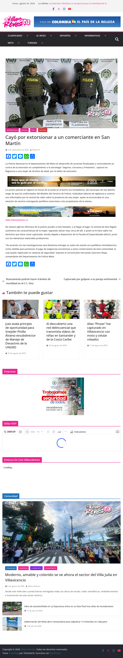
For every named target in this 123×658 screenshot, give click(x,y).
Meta (11, 42)
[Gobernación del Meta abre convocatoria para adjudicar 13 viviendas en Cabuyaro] (12, 624)
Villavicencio (50, 568)
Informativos (92, 35)
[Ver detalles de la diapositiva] (77, 21)
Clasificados (15, 35)
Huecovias (23, 568)
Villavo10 (36, 150)
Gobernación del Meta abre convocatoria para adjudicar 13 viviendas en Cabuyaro (65, 621)
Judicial (24, 130)
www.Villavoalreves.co (16, 219)
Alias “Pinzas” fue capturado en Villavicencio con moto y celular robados (99, 331)
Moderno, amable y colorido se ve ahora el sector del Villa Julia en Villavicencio (61, 577)
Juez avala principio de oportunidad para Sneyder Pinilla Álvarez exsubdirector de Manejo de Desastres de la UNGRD (20, 335)
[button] (26, 36)
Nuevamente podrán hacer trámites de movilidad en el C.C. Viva (28, 281)
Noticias (42, 130)
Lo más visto (36, 568)
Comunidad (10, 568)
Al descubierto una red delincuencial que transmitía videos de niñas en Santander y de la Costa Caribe (61, 331)
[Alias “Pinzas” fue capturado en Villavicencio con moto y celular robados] (102, 301)
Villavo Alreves (34, 586)
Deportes (65, 35)
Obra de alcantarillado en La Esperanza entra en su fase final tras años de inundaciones (68, 606)
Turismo (32, 42)
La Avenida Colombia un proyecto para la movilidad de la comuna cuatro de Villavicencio (78, 5)
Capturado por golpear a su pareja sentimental (90, 279)
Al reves (41, 35)
